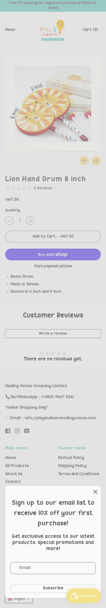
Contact (13, 482)
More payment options (53, 266)
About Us (13, 474)
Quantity (12, 211)
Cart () (90, 31)
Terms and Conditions (78, 474)
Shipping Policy (72, 466)
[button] (19, 599)
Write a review (53, 334)
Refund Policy (71, 458)
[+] (30, 220)
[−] (9, 220)
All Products (17, 466)
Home (10, 458)
